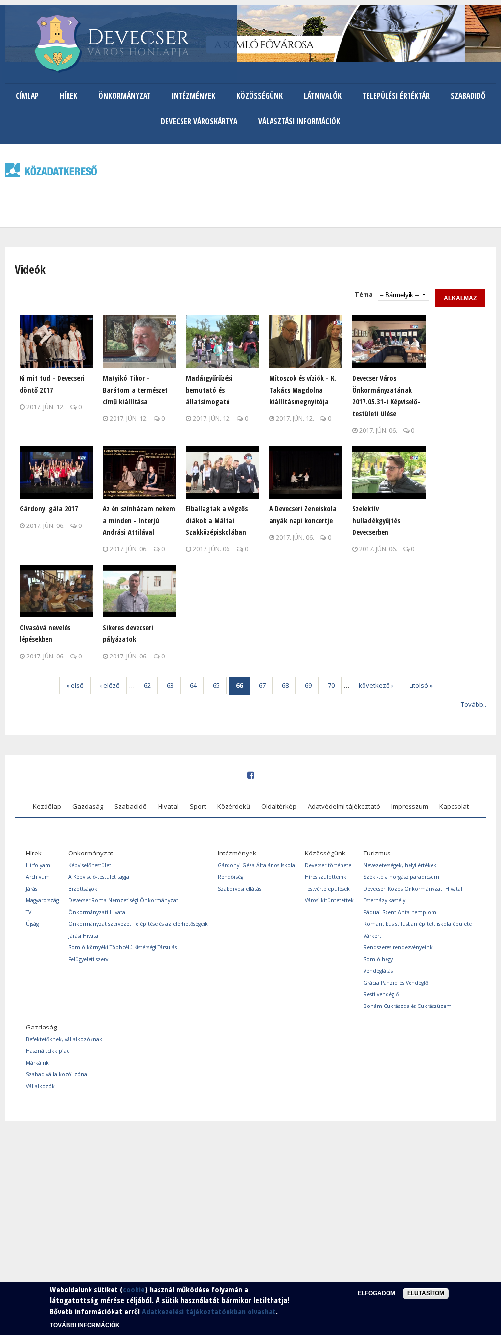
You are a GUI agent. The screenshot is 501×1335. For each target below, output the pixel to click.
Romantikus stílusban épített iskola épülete (418, 923)
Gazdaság (87, 806)
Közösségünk (259, 95)
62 (147, 685)
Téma (364, 294)
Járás (31, 888)
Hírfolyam (38, 865)
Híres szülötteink (325, 877)
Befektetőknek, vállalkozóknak (64, 1039)
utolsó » (421, 685)
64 (193, 685)
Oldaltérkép (278, 806)
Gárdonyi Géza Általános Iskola (256, 865)
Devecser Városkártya (199, 121)
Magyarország (42, 900)
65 (216, 685)
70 (331, 685)
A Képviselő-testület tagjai (99, 877)
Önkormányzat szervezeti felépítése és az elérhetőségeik (138, 923)
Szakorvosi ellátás (239, 888)
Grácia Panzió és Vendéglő (396, 982)
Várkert (372, 935)
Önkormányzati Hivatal (97, 912)
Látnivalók (323, 95)
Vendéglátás (378, 970)
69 (308, 685)
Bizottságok (82, 888)
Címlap (27, 95)
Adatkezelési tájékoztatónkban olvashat (209, 1311)
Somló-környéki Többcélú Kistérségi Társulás (122, 947)
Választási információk (299, 121)
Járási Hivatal (84, 935)
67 (262, 685)
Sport (198, 806)
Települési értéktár (396, 95)
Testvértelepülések (327, 888)
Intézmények (193, 95)
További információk (85, 1325)
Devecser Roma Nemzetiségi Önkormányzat (123, 900)
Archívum (38, 877)
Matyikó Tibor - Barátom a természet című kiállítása (135, 389)
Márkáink (37, 1062)
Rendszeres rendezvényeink (398, 947)
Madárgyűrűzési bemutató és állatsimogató (209, 389)
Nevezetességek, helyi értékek (400, 865)
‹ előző (110, 685)
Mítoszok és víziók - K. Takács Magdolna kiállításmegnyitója (302, 389)
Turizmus (377, 853)
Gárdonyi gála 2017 (49, 508)
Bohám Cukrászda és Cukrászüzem (408, 1006)
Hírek (68, 95)
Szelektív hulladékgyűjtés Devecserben (376, 520)
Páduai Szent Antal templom (400, 912)
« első (75, 685)
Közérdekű (233, 806)
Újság (32, 923)
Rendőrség (230, 877)
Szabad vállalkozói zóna (56, 1074)
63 (170, 685)
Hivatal (168, 806)
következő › (376, 685)
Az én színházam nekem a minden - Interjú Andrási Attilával (139, 520)
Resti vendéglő (381, 994)
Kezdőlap (47, 806)
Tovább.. (473, 704)
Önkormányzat (124, 95)
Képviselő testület (89, 865)
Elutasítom (425, 1293)
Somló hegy (378, 959)
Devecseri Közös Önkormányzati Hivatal (413, 888)
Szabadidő (468, 95)
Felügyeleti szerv (88, 959)
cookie (134, 1289)
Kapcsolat (454, 806)
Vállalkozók (40, 1086)
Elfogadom (376, 1293)
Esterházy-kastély (384, 900)
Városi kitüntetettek (329, 900)
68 (285, 685)
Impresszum (409, 806)
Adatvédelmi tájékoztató (344, 806)
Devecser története (328, 865)
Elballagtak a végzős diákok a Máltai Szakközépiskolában (217, 520)
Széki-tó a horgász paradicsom (401, 877)
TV (28, 912)
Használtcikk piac (47, 1051)
